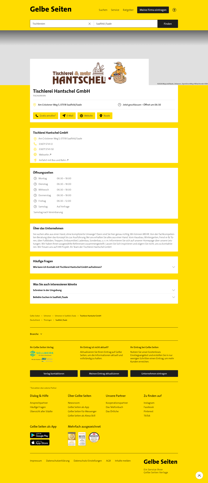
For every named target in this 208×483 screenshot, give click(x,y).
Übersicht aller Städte (41, 411)
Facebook (149, 407)
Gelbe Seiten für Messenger (82, 411)
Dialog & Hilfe (39, 396)
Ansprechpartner (39, 402)
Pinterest (148, 411)
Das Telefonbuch (114, 407)
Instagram (149, 402)
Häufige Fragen (38, 407)
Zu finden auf (153, 396)
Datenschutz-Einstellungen (88, 460)
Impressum (36, 460)
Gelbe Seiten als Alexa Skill (81, 415)
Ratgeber (128, 10)
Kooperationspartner (117, 402)
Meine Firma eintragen (153, 10)
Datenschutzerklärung (57, 460)
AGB (108, 460)
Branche (34, 334)
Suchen (103, 10)
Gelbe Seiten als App (78, 407)
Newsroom (74, 402)
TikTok (147, 415)
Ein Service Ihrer (156, 471)
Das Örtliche (112, 411)
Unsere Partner (116, 396)
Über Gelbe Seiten (79, 396)
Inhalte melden (123, 460)
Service (115, 10)
